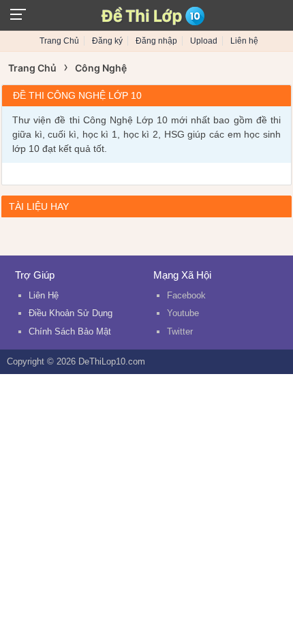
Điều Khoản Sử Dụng (70, 313)
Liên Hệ (44, 295)
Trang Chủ (59, 41)
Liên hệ (244, 41)
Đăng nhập (156, 41)
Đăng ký (107, 41)
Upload (203, 41)
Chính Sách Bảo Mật (70, 331)
